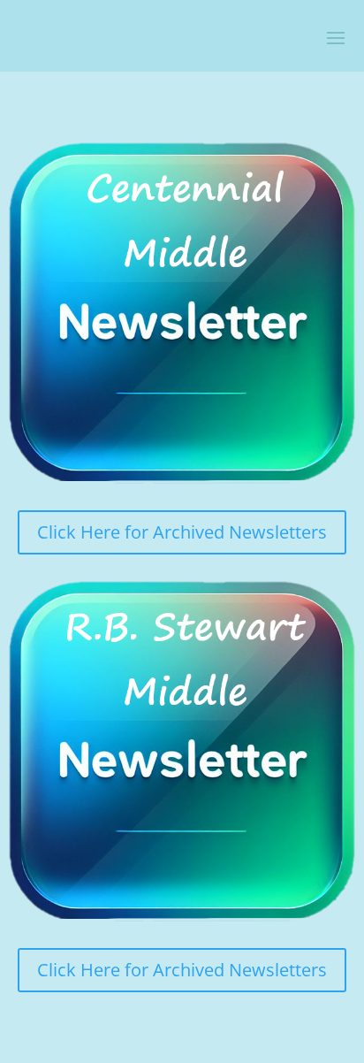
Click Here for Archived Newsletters (182, 532)
